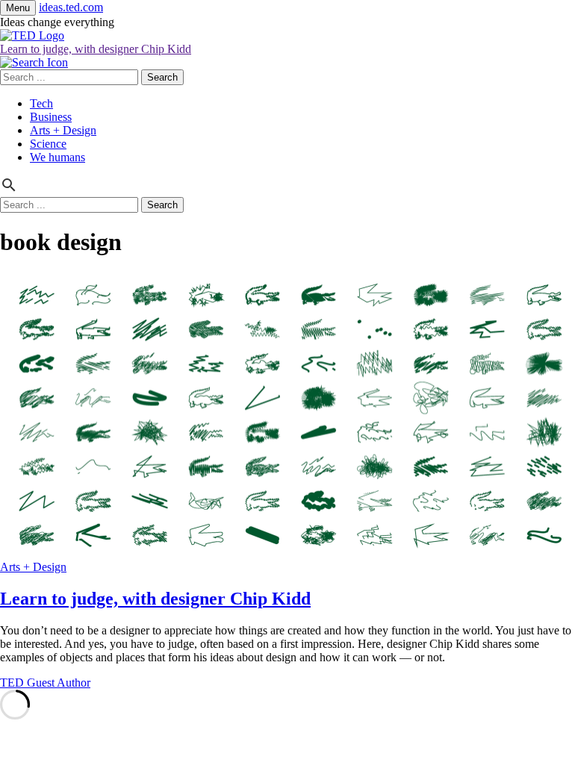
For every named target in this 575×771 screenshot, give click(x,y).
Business (51, 116)
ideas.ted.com (71, 7)
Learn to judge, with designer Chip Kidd (95, 49)
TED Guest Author (45, 682)
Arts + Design (63, 130)
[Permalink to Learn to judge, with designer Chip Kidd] (287, 553)
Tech (41, 103)
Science (48, 143)
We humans (57, 157)
